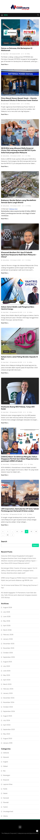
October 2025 (8, 653)
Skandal (6, 802)
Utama (13, 93)
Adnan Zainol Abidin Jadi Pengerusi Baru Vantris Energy (17, 308)
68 (7, 535)
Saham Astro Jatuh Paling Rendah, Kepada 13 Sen (19, 358)
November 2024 (8, 702)
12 (17, 531)
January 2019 (7, 743)
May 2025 (6, 675)
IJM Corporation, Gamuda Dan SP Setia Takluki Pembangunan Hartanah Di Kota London (20, 510)
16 (36, 531)
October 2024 (8, 707)
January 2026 (8, 639)
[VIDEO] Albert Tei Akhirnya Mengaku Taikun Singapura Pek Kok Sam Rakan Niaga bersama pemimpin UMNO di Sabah (19, 459)
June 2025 (6, 671)
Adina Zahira (6, 156)
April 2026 (6, 626)
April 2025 (6, 680)
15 (31, 531)
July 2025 (6, 666)
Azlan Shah (5, 54)
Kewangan (6, 775)
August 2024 (7, 716)
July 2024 (6, 720)
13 (21, 531)
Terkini (5, 807)
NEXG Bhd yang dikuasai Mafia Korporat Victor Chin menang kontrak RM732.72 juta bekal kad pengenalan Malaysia (18, 150)
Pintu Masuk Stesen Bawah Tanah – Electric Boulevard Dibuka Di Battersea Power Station (19, 99)
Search (4, 541)
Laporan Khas (7, 247)
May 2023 (6, 734)
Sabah (5, 793)
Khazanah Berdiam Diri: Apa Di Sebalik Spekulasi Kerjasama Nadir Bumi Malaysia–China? (19, 254)
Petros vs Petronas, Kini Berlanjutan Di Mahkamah (16, 49)
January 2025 (8, 693)
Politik (5, 789)
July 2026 (6, 612)
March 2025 (7, 684)
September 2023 (9, 729)
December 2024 (8, 698)
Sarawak (13, 43)
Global (5, 195)
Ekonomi (6, 757)
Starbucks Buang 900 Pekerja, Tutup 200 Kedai (18, 408)
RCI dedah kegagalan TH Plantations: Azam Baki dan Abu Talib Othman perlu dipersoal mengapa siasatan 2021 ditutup (19, 595)
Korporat (6, 43)
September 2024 (9, 711)
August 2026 (7, 607)
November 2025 (8, 648)
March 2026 (7, 630)
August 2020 (7, 738)
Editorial (6, 753)
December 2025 (8, 644)
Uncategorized (8, 811)
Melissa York (13, 209)
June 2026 (6, 616)
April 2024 (6, 725)
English (5, 762)
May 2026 (6, 621)
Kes (4, 771)
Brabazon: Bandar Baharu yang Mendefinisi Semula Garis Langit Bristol (18, 201)
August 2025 (7, 662)
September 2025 (9, 657)
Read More (4, 64)
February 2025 (8, 689)
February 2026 (8, 635)
